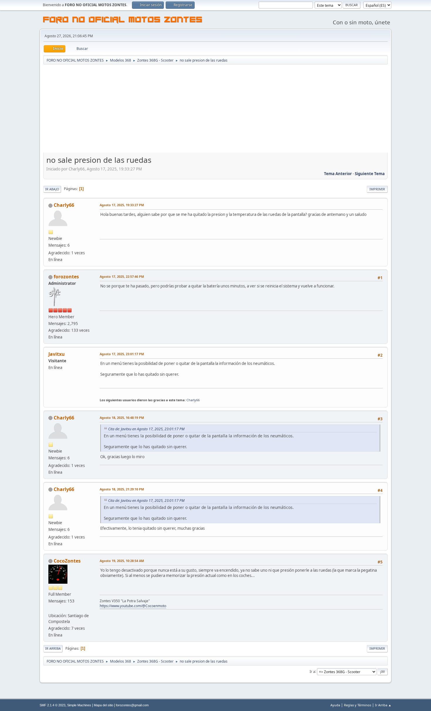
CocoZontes (67, 561)
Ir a (312, 671)
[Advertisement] (215, 109)
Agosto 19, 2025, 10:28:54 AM (122, 560)
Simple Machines (79, 705)
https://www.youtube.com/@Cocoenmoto (133, 605)
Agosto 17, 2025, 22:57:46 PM (122, 276)
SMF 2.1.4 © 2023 (52, 705)
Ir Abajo (52, 189)
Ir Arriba (53, 648)
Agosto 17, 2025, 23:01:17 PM (122, 354)
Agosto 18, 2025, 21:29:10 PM (122, 489)
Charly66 (64, 205)
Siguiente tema (370, 173)
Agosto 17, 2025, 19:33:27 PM (122, 205)
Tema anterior (338, 173)
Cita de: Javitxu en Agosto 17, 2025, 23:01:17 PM (146, 428)
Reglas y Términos (357, 705)
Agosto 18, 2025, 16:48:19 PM (122, 417)
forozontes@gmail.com (132, 705)
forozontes (66, 276)
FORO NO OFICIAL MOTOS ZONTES (123, 20)
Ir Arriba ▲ (383, 705)
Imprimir (377, 189)
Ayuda (335, 705)
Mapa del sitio (103, 705)
